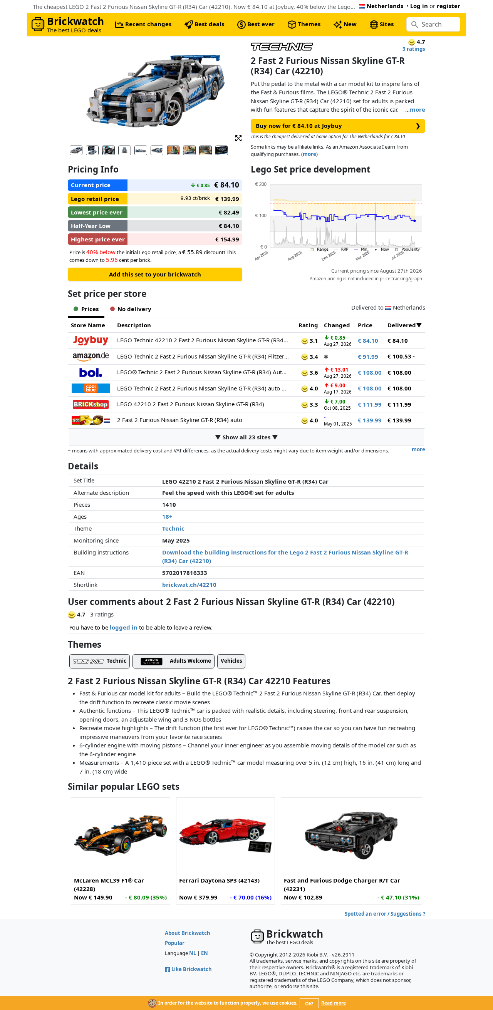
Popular (174, 943)
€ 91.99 (368, 356)
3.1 (313, 340)
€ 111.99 (370, 404)
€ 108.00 (370, 372)
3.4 (313, 356)
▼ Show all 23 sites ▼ (246, 437)
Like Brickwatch (191, 969)
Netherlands (385, 6)
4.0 (313, 388)
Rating (308, 325)
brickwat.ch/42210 (189, 584)
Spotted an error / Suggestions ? (385, 913)
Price (365, 325)
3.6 (313, 372)
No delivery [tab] (134, 309)
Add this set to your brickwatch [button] (155, 274)
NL (192, 953)
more (417, 109)
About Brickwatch (187, 933)
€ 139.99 (370, 420)
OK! (309, 1003)
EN (204, 953)
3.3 (313, 404)
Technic (173, 528)
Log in (419, 6)
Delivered (401, 325)
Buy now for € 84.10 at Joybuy (338, 125)
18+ (167, 516)
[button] (238, 137)
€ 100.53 (399, 356)
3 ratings (413, 48)
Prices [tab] (90, 309)
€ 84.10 (368, 340)
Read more (333, 1003)
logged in (124, 627)
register (448, 6)
